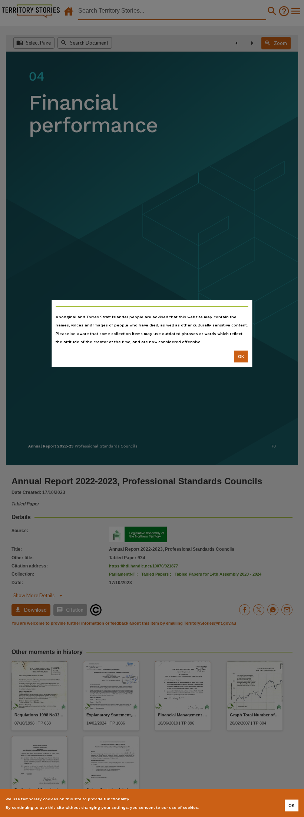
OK (241, 356)
